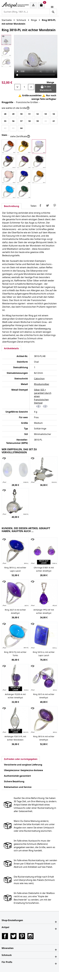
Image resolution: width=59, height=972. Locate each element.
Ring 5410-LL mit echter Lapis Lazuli (44, 654)
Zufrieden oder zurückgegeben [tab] (20, 759)
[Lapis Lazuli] (24, 176)
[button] (29, 920)
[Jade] (24, 191)
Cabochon (39, 378)
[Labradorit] (9, 161)
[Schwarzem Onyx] (39, 161)
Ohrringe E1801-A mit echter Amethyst (44, 569)
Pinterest (54, 205)
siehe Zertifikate (20, 136)
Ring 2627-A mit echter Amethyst (15, 611)
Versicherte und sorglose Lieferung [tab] (23, 764)
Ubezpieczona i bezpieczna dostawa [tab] (23, 770)
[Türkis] (9, 191)
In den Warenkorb (46, 88)
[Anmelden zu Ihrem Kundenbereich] (33, 5)
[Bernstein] (9, 146)
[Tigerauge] (39, 176)
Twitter (13, 936)
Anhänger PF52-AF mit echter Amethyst (43, 611)
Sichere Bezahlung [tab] (14, 781)
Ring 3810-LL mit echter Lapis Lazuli (15, 569)
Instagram (30, 936)
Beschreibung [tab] (11, 206)
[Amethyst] (24, 161)
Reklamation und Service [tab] (17, 787)
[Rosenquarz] (9, 176)
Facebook (5, 936)
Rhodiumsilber (41, 384)
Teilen (40, 205)
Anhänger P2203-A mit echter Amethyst (15, 696)
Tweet (47, 205)
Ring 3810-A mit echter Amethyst (43, 738)
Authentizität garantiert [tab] (17, 775)
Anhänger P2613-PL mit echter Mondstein (15, 738)
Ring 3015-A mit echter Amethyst (43, 696)
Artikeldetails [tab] (11, 348)
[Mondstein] (39, 146)
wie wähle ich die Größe (16, 108)
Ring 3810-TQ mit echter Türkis (15, 654)
